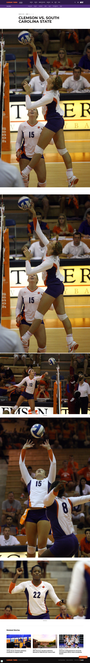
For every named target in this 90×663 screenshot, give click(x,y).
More (61, 6)
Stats (50, 6)
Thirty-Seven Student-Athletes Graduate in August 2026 (16, 651)
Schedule (78, 2)
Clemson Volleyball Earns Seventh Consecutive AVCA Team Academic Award (70, 652)
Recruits (48, 2)
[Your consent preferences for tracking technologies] (2, 661)
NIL (52, 2)
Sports (31, 2)
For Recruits (55, 6)
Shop (56, 2)
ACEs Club (30, 6)
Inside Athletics (42, 2)
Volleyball (8, 649)
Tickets (35, 2)
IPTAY (59, 2)
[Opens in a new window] (81, 2)
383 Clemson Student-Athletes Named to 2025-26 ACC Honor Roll (44, 651)
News (46, 6)
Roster (35, 6)
